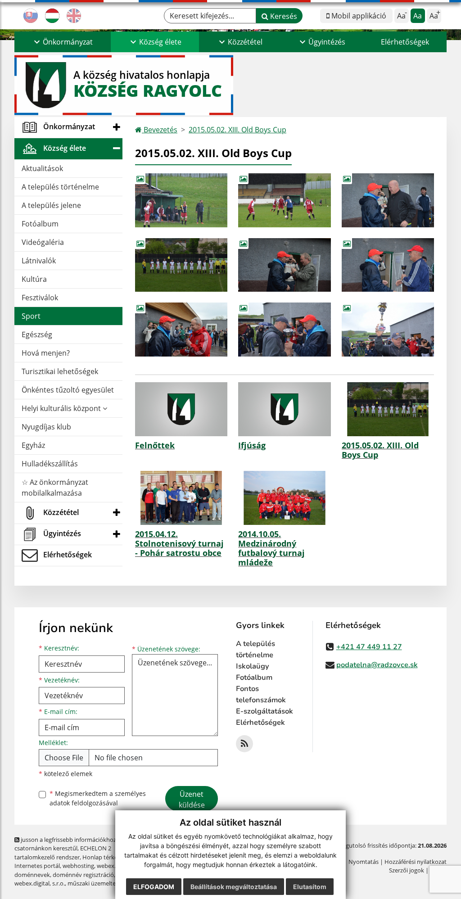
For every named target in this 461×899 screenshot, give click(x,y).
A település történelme (60, 187)
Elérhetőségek (405, 42)
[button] (62, 42)
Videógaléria (43, 242)
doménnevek (32, 875)
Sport (31, 316)
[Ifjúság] (284, 409)
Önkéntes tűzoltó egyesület (68, 390)
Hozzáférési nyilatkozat (415, 862)
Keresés (282, 16)
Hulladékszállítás (50, 464)
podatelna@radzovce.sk (377, 665)
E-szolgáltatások (264, 711)
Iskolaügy (252, 666)
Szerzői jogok (406, 870)
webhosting (78, 866)
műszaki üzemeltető (95, 883)
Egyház (33, 445)
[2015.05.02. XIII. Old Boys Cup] (388, 409)
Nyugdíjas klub (46, 427)
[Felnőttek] (181, 409)
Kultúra (34, 279)
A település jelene (51, 205)
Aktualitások (42, 168)
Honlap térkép (101, 857)
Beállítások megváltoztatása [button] (233, 886)
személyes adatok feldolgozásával (98, 798)
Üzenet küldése (192, 799)
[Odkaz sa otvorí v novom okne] (244, 743)
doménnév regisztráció (83, 875)
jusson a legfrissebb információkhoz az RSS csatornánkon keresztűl (74, 844)
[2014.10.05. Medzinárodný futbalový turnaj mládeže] (284, 498)
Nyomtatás (363, 862)
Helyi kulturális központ (62, 408)
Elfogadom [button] (153, 886)
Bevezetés (159, 130)
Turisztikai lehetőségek (60, 371)
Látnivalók (39, 261)
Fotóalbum (40, 224)
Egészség (37, 334)
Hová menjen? (46, 353)
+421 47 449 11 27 (369, 647)
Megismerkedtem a (98, 798)
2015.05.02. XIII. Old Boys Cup (237, 130)
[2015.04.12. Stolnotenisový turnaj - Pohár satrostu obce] (181, 498)
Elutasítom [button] (309, 886)
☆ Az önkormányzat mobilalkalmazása (55, 487)
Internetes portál (37, 866)
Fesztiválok (40, 298)
